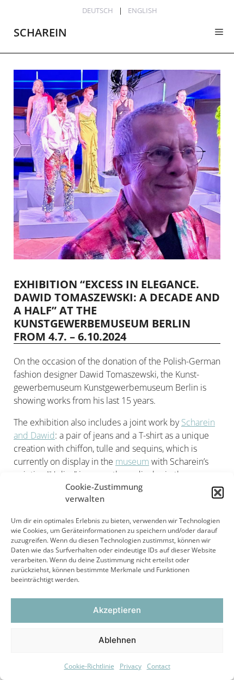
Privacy (130, 666)
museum (132, 461)
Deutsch (97, 10)
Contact (158, 666)
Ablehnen (117, 640)
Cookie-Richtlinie (89, 666)
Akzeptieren (117, 610)
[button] (217, 492)
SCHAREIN (40, 32)
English (142, 10)
